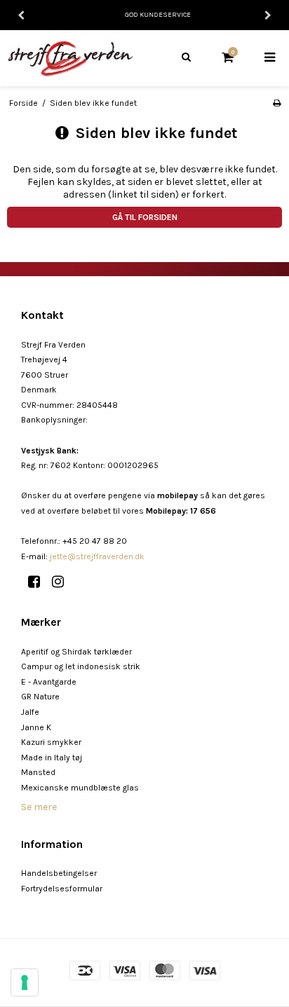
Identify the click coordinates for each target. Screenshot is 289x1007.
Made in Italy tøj (51, 757)
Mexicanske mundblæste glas (80, 788)
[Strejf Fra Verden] (72, 57)
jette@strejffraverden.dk (97, 556)
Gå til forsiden (144, 217)
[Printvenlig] (276, 103)
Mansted (38, 772)
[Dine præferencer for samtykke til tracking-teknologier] (24, 982)
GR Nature (40, 696)
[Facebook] (39, 582)
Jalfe (30, 712)
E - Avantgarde (48, 682)
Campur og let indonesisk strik (80, 666)
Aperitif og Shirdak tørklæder (76, 652)
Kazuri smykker (51, 742)
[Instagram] (63, 582)
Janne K (36, 727)
